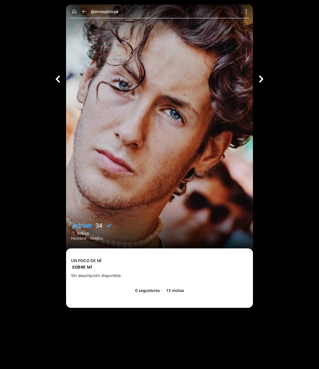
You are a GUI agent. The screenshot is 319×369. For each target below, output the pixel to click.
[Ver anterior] (57, 79)
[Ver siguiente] (261, 79)
